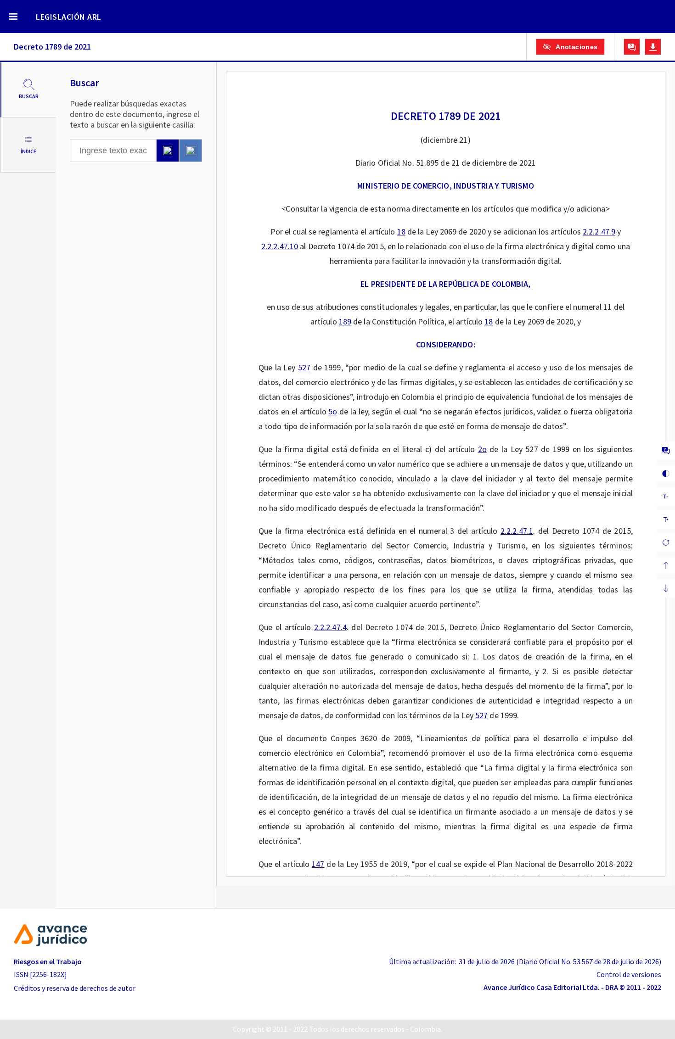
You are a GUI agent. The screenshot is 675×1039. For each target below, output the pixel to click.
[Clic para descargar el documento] (653, 47)
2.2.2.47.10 (279, 246)
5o (332, 411)
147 (318, 864)
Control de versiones (628, 974)
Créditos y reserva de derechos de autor (74, 988)
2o (482, 449)
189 (345, 321)
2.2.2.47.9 (599, 231)
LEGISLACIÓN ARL (68, 16)
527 (304, 367)
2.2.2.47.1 (517, 530)
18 (401, 231)
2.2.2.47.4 (330, 627)
